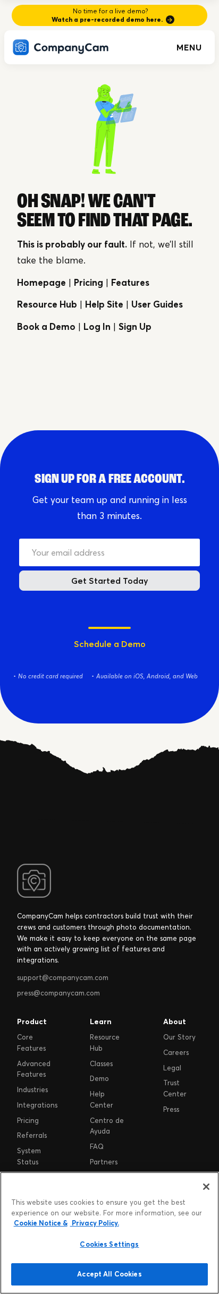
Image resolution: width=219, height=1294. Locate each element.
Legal (172, 1067)
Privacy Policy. (94, 1223)
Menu (189, 47)
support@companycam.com (62, 977)
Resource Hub (47, 304)
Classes (101, 1063)
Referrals (32, 1135)
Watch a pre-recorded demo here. (107, 19)
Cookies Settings (109, 1244)
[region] (109, 1233)
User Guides (157, 304)
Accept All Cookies (109, 1274)
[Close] (206, 1186)
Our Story (179, 1037)
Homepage (41, 282)
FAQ (97, 1146)
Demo (99, 1078)
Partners (103, 1161)
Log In (97, 326)
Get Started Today (109, 580)
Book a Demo (46, 326)
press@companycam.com (58, 993)
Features (130, 282)
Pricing (88, 282)
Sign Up (135, 326)
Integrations (37, 1105)
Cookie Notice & (41, 1223)
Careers (176, 1052)
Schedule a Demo (110, 644)
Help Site (104, 304)
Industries (32, 1089)
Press (171, 1109)
